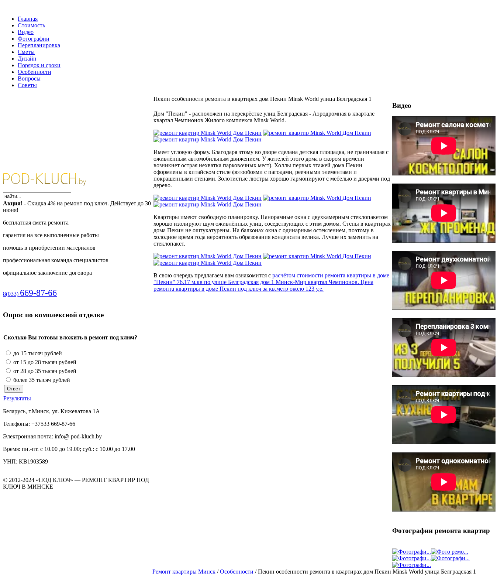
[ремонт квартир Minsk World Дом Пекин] (207, 133)
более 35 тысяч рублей (41, 380)
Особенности (236, 571)
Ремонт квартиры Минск (183, 571)
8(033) (30, 294)
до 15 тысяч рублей (37, 353)
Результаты (17, 398)
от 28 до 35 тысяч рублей (44, 371)
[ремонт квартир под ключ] (51, 189)
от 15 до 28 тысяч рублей (44, 362)
